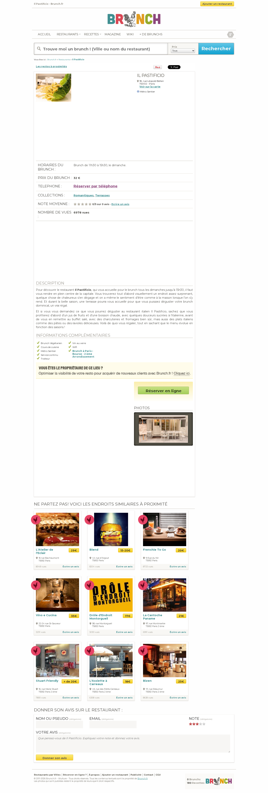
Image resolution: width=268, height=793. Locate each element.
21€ (181, 616)
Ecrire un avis (120, 204)
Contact (148, 774)
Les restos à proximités (51, 66)
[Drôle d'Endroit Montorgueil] (111, 594)
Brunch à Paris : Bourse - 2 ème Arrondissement (83, 354)
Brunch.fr (143, 778)
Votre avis (53, 732)
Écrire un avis (71, 566)
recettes (91, 34)
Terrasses (102, 195)
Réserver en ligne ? (75, 774)
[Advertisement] (114, 133)
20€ (181, 550)
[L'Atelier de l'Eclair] (57, 529)
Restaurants (67, 34)
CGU (158, 774)
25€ (181, 681)
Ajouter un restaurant (217, 3)
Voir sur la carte (149, 86)
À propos (94, 774)
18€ (127, 681)
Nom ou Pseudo (58, 718)
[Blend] (111, 529)
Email (101, 718)
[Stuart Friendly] (57, 660)
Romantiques (84, 195)
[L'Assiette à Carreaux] (111, 660)
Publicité (135, 774)
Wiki (130, 34)
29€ (74, 550)
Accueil (44, 34)
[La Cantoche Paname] (164, 594)
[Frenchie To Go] (164, 529)
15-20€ (125, 550)
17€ (127, 616)
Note (200, 718)
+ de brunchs (150, 34)
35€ (74, 616)
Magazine (113, 34)
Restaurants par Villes (47, 774)
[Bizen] (164, 660)
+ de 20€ (70, 681)
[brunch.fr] (134, 18)
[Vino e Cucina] (57, 595)
